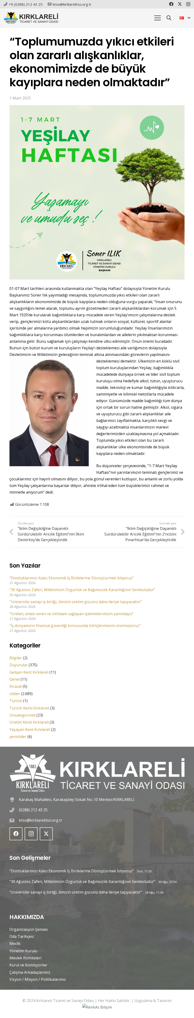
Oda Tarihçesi (21, 936)
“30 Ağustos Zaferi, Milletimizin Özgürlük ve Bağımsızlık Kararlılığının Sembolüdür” (82, 589)
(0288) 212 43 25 (33, 809)
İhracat (15, 686)
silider (14, 693)
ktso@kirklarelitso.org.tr (40, 820)
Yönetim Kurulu (23, 950)
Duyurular (18, 665)
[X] (180, 4)
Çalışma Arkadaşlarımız (29, 972)
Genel (14, 679)
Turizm (15, 700)
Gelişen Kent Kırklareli (28, 672)
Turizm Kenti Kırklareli (29, 708)
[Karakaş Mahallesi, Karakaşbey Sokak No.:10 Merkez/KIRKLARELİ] (14, 799)
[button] (157, 18)
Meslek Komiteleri (25, 957)
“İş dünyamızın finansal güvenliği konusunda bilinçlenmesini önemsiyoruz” (75, 625)
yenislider (17, 736)
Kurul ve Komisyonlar (28, 965)
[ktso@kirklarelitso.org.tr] (14, 820)
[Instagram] (188, 4)
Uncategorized (22, 715)
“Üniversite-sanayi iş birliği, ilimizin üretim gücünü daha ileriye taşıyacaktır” (75, 601)
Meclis (15, 943)
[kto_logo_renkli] (31, 18)
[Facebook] (171, 4)
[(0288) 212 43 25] (14, 810)
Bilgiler (15, 657)
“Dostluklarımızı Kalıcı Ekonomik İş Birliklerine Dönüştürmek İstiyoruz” (71, 578)
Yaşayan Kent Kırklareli (29, 729)
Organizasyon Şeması (28, 929)
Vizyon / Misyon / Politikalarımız (37, 979)
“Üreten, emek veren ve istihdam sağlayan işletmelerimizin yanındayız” (71, 613)
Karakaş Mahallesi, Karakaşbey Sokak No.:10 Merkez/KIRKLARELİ (76, 799)
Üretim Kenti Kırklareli (29, 722)
